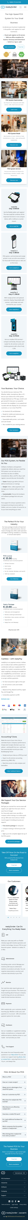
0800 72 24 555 (15, 2)
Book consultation (10, 47)
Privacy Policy (23, 1204)
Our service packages (14, 841)
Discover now (14, 145)
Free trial (20, 47)
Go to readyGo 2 (5, 233)
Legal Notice (15, 1204)
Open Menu (25, 7)
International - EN (21, 1173)
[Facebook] (15, 1202)
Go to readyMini (5, 316)
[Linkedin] (9, 1202)
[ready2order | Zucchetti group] (14, 1213)
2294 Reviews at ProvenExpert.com (16, 1216)
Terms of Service (5, 1204)
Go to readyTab (5, 189)
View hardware (13, 430)
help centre (14, 1055)
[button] (14, 1077)
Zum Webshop (14, 579)
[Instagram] (12, 1202)
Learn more (14, 109)
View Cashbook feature (13, 771)
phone (20, 1057)
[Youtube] (19, 1202)
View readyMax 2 (6, 275)
